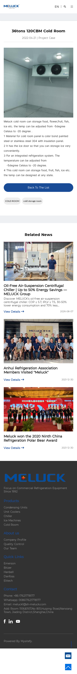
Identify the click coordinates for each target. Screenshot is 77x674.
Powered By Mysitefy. (18, 641)
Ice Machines (12, 520)
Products (11, 501)
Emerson (10, 563)
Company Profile (15, 539)
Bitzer (8, 567)
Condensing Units (15, 507)
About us (11, 533)
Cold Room (11, 524)
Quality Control (14, 544)
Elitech (8, 580)
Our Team (10, 548)
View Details (12, 311)
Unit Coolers (12, 511)
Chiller (8, 516)
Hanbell (9, 572)
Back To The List (38, 187)
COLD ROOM (12, 201)
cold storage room (32, 201)
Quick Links (14, 557)
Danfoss (9, 576)
